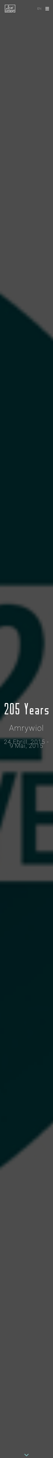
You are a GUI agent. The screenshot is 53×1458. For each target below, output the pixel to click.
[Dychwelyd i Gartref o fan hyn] (10, 8)
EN (39, 8)
